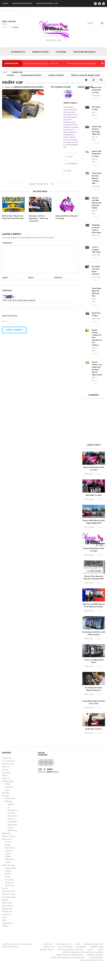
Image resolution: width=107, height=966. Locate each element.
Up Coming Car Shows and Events (9, 883)
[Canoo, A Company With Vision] (87, 248)
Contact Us (6, 758)
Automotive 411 (18, 52)
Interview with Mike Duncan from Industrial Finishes (96, 203)
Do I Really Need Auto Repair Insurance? (96, 270)
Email (31, 278)
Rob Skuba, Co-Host (96, 108)
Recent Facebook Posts (92, 960)
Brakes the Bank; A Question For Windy (67, 217)
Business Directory (11, 10)
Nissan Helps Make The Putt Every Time (96, 292)
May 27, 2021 (88, 610)
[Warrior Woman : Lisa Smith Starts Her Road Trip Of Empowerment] (87, 363)
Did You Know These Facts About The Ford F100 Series (13, 217)
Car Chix (11, 813)
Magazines (6, 833)
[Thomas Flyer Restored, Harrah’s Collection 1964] (87, 175)
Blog (78, 944)
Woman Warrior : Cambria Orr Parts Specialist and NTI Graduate (97, 337)
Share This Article (39, 184)
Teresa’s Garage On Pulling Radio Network (9, 897)
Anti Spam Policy (64, 944)
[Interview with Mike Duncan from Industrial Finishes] (87, 199)
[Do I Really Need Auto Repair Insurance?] (87, 268)
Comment (7, 243)
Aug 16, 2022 (89, 527)
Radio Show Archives (22, 3)
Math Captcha (9, 316)
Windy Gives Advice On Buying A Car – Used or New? (31, 63)
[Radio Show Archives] (87, 314)
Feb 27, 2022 (88, 555)
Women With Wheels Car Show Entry (7, 912)
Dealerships (12, 822)
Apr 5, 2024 (96, 95)
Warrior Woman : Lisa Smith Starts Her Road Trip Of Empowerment (97, 368)
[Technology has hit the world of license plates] (87, 226)
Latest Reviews (8, 865)
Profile (7, 784)
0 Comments (72, 164)
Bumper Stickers (40, 52)
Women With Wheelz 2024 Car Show (96, 90)
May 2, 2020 (96, 277)
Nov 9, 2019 (88, 707)
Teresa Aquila (10, 87)
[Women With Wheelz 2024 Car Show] (87, 89)
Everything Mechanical (84, 52)
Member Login (8, 781)
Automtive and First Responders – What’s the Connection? (38, 218)
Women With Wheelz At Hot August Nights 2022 (96, 130)
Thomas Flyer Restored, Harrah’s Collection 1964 (97, 178)
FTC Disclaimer (8, 761)
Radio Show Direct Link (47, 3)
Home (4, 72)
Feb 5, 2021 (96, 235)
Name (5, 278)
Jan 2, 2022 (96, 186)
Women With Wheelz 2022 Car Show (96, 153)
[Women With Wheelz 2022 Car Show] (87, 152)
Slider (5, 3)
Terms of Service (95, 955)
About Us (6, 778)
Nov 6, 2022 (88, 499)
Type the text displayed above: (19, 300)
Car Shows (61, 52)
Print (69, 171)
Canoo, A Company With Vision (96, 249)
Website (58, 278)
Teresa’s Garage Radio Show (69, 955)
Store (28, 10)
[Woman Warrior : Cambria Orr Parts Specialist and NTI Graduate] (87, 331)
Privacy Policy (8, 764)
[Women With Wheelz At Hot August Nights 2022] (87, 128)
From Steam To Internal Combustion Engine (72, 63)
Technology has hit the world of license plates (96, 228)
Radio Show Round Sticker (70, 950)
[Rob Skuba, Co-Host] (87, 108)
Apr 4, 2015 (96, 318)
